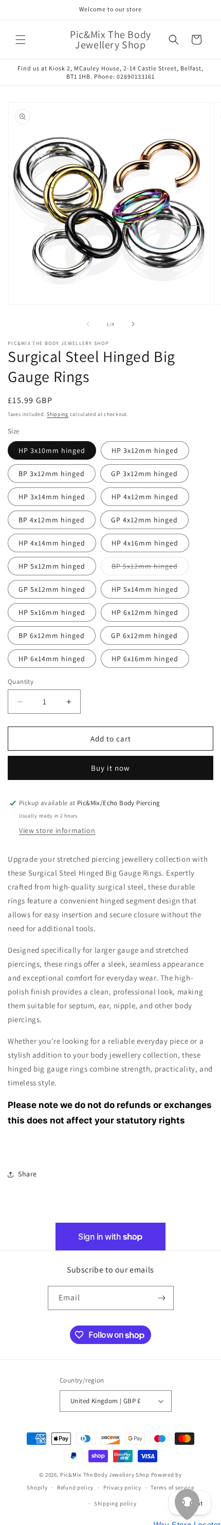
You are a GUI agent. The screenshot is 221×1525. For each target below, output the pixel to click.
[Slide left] (88, 324)
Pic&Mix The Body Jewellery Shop (105, 1474)
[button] (20, 39)
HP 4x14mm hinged (52, 543)
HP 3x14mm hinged (52, 496)
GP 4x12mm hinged (144, 519)
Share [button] (27, 1173)
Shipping (57, 414)
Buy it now (110, 768)
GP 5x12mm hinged (52, 589)
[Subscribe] (162, 1298)
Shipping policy (115, 1503)
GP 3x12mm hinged (144, 473)
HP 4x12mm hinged (145, 496)
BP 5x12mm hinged (150, 568)
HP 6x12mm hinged (145, 612)
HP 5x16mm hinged (52, 612)
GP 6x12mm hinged (144, 635)
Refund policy (75, 1487)
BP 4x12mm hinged (52, 519)
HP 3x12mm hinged (145, 450)
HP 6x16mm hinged (145, 658)
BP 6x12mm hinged (52, 635)
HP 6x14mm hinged (52, 658)
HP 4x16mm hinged (145, 543)
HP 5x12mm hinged (52, 566)
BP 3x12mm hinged (52, 473)
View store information (57, 830)
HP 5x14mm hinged (145, 589)
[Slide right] (133, 324)
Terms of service (172, 1487)
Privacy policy (122, 1487)
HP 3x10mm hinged (52, 450)
